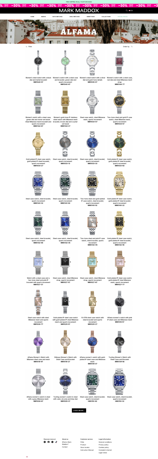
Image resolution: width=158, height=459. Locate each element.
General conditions (105, 442)
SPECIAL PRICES (123, 16)
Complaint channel (105, 450)
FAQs (82, 442)
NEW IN (43, 16)
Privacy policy (103, 445)
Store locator (85, 447)
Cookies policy (104, 447)
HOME (32, 16)
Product (83, 445)
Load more (78, 410)
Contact (64, 447)
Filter (30, 46)
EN (132, 10)
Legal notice (103, 453)
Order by (126, 46)
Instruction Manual (87, 450)
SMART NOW (91, 16)
